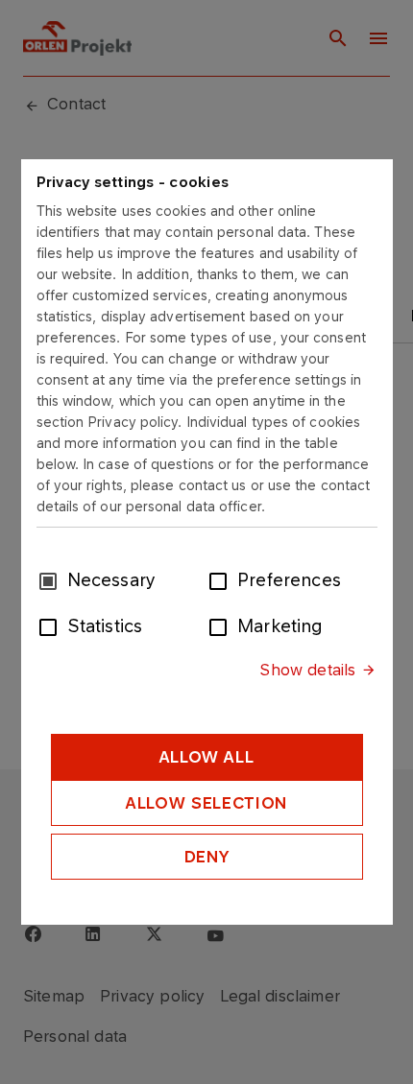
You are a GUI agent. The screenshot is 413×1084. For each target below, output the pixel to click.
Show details (307, 669)
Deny (207, 856)
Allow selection (206, 803)
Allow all (207, 756)
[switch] (221, 579)
